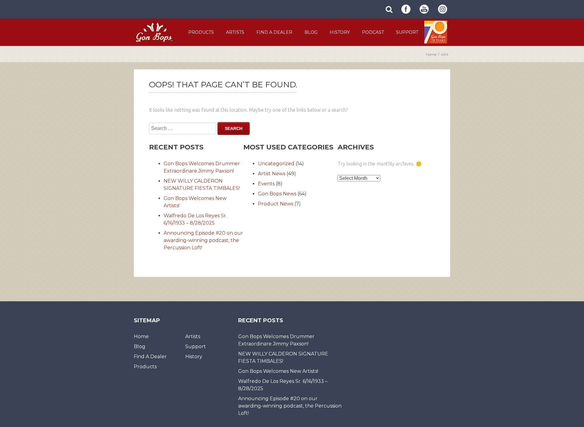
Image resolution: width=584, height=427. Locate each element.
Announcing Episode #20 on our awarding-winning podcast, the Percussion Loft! (203, 240)
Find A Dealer (274, 32)
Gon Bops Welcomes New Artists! (278, 371)
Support (407, 32)
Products (201, 32)
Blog (311, 32)
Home (431, 54)
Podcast (373, 32)
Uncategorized (276, 163)
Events (266, 184)
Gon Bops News (277, 194)
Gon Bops (154, 32)
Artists (235, 32)
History (340, 32)
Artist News (271, 174)
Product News (275, 204)
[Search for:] (182, 128)
